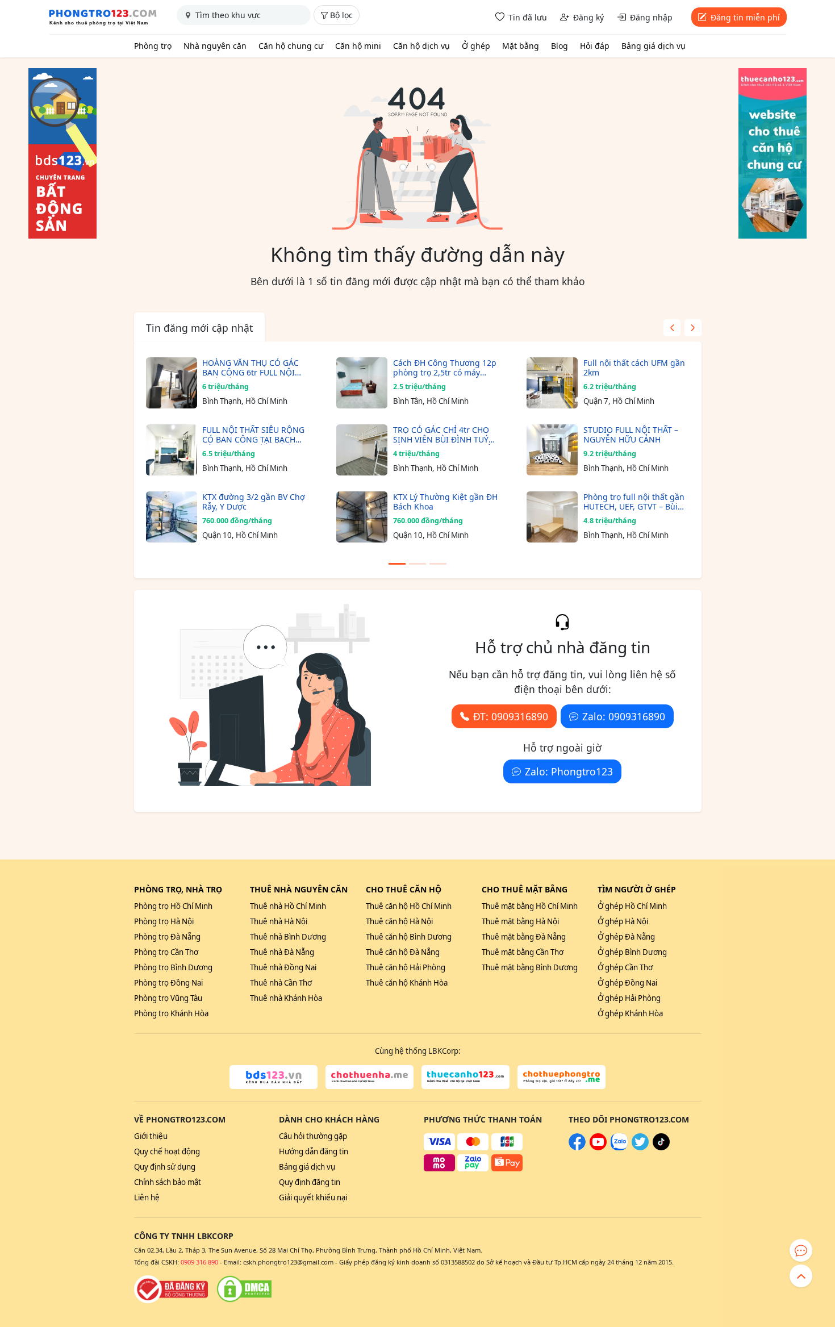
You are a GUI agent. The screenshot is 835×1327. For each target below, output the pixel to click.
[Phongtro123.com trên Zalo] (619, 1147)
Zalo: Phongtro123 (569, 771)
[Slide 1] (397, 563)
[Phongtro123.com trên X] (640, 1147)
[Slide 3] (437, 563)
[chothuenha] (369, 1077)
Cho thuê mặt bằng (524, 889)
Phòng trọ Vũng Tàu (168, 998)
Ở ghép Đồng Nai (627, 983)
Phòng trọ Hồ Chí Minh (173, 906)
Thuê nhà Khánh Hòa (286, 998)
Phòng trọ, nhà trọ (178, 889)
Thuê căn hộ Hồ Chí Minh (409, 906)
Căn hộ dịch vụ (421, 45)
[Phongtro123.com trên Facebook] (577, 1147)
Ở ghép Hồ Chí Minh (632, 906)
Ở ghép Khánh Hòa (630, 1013)
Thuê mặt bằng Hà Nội (520, 921)
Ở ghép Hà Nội (623, 921)
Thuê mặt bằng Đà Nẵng (524, 937)
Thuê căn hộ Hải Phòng (405, 967)
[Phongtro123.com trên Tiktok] (661, 1147)
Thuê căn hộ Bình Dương (409, 937)
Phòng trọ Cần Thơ (166, 952)
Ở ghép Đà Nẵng (626, 937)
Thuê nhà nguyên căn (299, 889)
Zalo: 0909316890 (623, 716)
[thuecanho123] (465, 1077)
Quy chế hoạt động (167, 1151)
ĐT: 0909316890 (510, 716)
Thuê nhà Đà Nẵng (282, 952)
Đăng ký (588, 17)
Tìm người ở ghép (637, 889)
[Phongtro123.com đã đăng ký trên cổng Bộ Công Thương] (171, 1289)
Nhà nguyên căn (215, 45)
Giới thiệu (151, 1136)
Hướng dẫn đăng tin (313, 1151)
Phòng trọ (153, 45)
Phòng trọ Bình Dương (173, 967)
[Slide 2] (417, 563)
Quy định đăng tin (309, 1182)
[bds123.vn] (273, 1077)
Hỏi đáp (594, 45)
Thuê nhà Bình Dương (288, 937)
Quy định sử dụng (164, 1167)
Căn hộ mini (358, 45)
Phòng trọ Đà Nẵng (167, 937)
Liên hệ (147, 1197)
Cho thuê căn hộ (403, 889)
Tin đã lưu (527, 17)
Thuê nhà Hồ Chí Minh (288, 906)
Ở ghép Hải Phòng (629, 998)
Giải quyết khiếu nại (313, 1197)
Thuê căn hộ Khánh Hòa (407, 983)
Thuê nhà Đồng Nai (283, 967)
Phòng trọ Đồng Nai (168, 983)
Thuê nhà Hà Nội (278, 921)
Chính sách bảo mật (167, 1182)
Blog (559, 45)
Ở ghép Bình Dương (632, 952)
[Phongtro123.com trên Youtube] (598, 1147)
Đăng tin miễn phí (745, 17)
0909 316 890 (199, 1262)
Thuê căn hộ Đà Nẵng (403, 952)
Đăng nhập (651, 17)
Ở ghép (476, 45)
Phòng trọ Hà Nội (164, 921)
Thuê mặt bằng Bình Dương (530, 967)
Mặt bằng (520, 45)
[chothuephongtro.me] (561, 1077)
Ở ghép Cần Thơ (625, 967)
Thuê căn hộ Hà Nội (399, 921)
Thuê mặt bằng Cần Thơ (522, 952)
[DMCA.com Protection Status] (244, 1289)
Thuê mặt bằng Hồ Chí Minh (530, 906)
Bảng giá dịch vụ (653, 45)
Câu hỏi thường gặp (313, 1136)
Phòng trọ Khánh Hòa (171, 1013)
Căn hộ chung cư (290, 45)
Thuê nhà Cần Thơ (281, 983)
